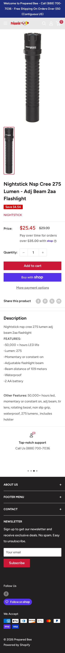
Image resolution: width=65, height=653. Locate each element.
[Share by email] (58, 301)
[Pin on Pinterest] (45, 301)
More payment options (32, 288)
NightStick (13, 215)
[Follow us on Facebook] (6, 593)
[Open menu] (5, 23)
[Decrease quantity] (23, 252)
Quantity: (11, 252)
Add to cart (32, 266)
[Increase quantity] (43, 252)
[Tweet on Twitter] (52, 301)
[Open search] (44, 23)
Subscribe (17, 563)
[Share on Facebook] (38, 301)
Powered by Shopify (17, 645)
